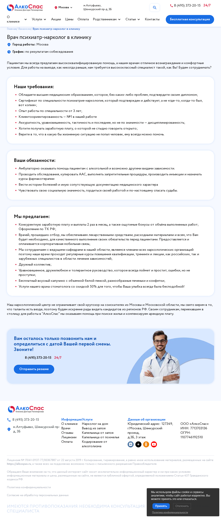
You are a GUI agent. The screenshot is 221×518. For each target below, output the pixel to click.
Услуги (37, 19)
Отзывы (67, 432)
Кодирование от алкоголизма (94, 444)
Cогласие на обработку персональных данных (38, 495)
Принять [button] (161, 506)
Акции (56, 19)
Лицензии (68, 437)
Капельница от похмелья (100, 437)
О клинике (13, 19)
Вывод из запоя (93, 428)
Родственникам (105, 19)
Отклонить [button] (182, 506)
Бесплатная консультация (190, 19)
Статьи (131, 19)
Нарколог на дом (95, 423)
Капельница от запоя (97, 432)
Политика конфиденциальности (29, 487)
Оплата (83, 19)
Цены (69, 19)
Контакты (152, 19)
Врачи (65, 428)
